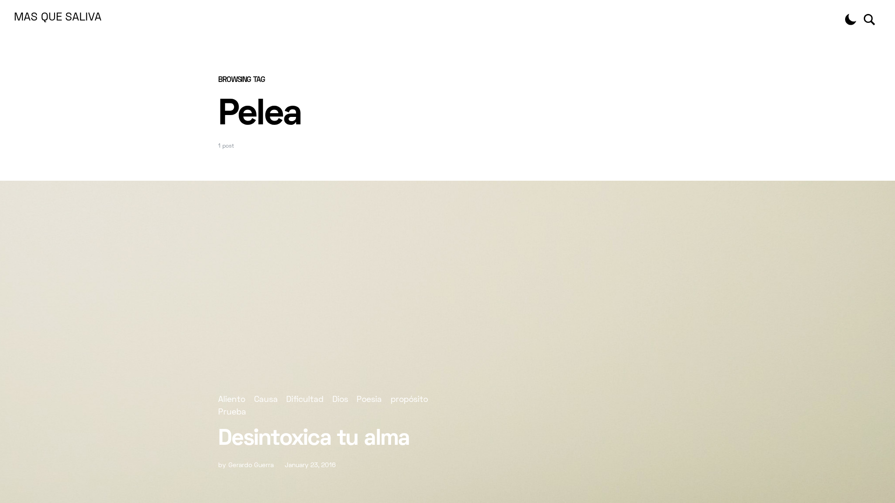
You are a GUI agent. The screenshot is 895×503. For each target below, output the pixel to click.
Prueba (232, 412)
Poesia (369, 400)
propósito (409, 400)
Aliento (231, 400)
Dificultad (305, 400)
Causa (266, 400)
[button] (851, 20)
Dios (340, 400)
